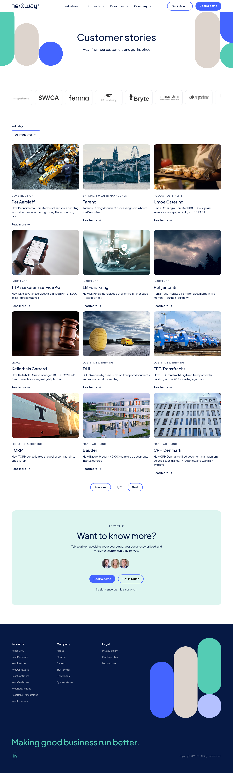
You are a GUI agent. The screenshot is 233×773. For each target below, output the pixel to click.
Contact (62, 656)
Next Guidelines (20, 682)
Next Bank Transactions (25, 694)
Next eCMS (18, 650)
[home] (32, 6)
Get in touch (180, 6)
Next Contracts (20, 675)
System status (65, 682)
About (60, 650)
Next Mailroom (20, 656)
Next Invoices (19, 663)
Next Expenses (20, 701)
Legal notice (109, 663)
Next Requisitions (21, 688)
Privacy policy (110, 650)
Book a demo (208, 5)
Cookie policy (110, 656)
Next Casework (20, 669)
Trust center (63, 669)
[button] (73, 6)
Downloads (63, 675)
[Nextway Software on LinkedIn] (15, 756)
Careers (61, 663)
